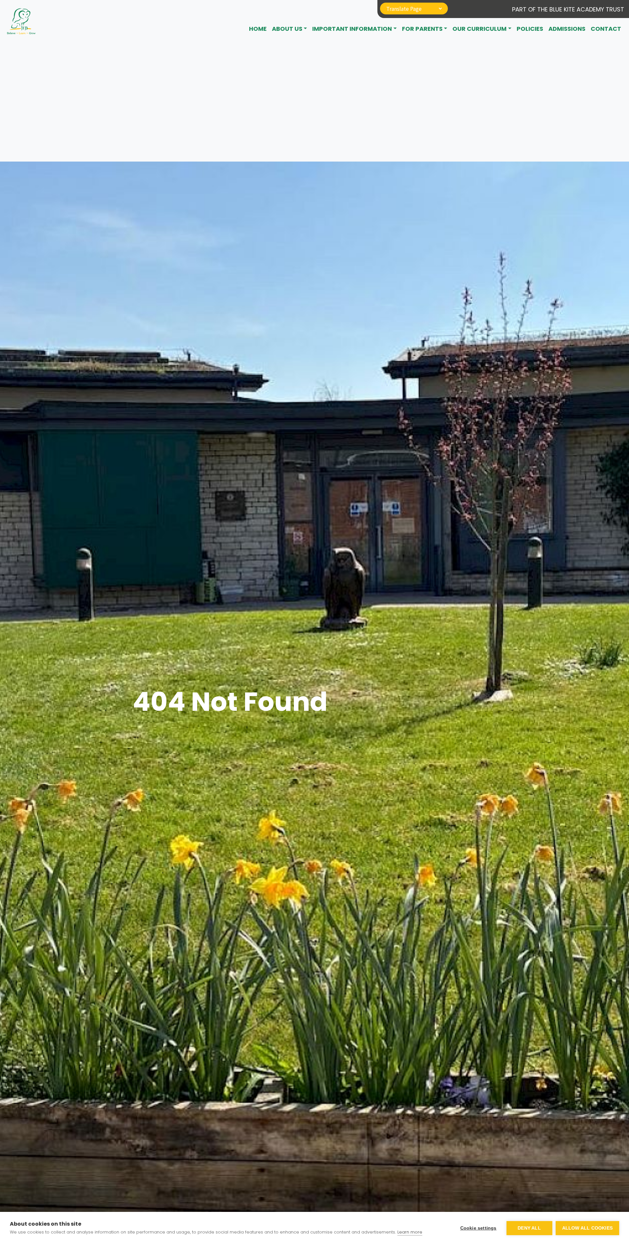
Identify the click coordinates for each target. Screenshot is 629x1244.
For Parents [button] (422, 29)
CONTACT (606, 29)
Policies (530, 29)
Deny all (529, 1228)
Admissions (566, 29)
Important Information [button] (352, 29)
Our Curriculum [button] (479, 29)
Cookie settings (478, 1228)
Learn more (409, 1232)
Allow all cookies (587, 1228)
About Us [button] (287, 29)
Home (258, 29)
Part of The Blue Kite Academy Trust (568, 9)
